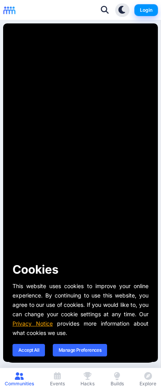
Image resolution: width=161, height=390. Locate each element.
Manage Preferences (80, 350)
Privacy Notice (33, 323)
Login (146, 10)
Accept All (28, 350)
